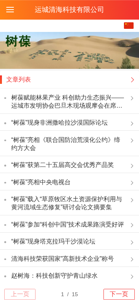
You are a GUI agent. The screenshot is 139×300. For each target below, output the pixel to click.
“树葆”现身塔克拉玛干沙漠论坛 (53, 241)
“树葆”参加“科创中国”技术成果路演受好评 (67, 224)
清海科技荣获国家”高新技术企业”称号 (62, 258)
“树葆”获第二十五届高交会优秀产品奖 (62, 165)
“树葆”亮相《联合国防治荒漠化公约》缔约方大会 (65, 144)
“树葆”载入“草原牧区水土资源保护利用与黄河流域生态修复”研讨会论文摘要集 (66, 203)
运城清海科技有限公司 (69, 9)
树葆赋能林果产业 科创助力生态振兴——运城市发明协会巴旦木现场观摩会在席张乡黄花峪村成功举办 (67, 102)
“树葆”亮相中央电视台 (41, 182)
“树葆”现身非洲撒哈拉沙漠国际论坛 (59, 122)
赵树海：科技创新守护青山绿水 (54, 275)
